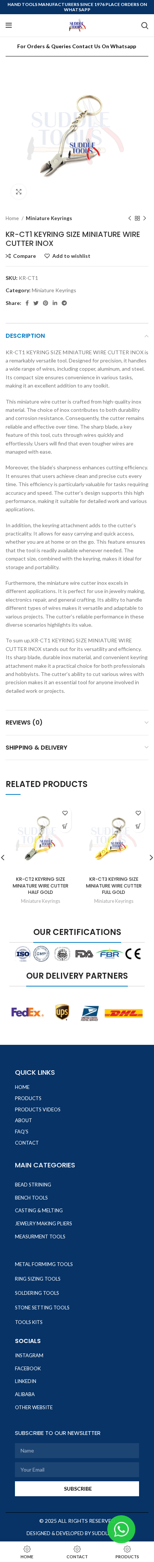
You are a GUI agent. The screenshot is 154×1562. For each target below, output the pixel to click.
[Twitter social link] (36, 303)
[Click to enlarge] (18, 191)
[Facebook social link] (27, 303)
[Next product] (144, 218)
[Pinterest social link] (45, 303)
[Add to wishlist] (64, 812)
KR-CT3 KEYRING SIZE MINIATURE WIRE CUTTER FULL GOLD (114, 885)
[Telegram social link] (64, 303)
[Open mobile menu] (9, 25)
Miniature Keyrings (49, 218)
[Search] (145, 25)
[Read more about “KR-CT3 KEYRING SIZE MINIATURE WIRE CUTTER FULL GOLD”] (138, 826)
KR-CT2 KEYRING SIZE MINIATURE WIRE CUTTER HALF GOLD (40, 885)
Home (13, 218)
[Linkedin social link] (54, 303)
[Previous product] (129, 218)
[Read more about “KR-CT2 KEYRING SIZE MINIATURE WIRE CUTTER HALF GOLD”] (64, 826)
